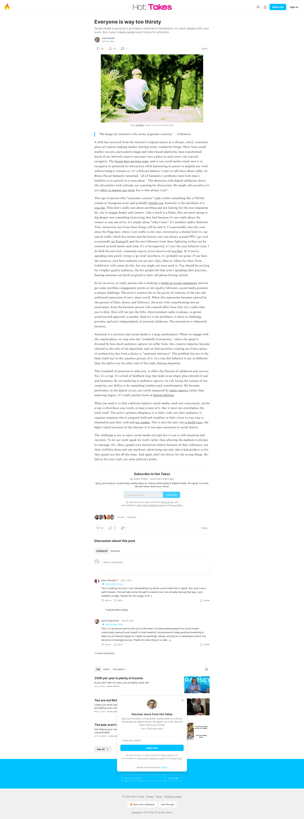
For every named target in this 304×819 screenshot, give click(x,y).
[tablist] (108, 551)
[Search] (258, 7)
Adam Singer (108, 38)
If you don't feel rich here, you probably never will (121, 682)
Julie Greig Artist (110, 620)
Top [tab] (98, 669)
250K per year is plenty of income (118, 678)
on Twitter (118, 241)
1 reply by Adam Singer (116, 609)
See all (101, 749)
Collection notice (173, 796)
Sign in (294, 7)
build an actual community (179, 283)
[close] (182, 700)
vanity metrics (178, 390)
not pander (142, 422)
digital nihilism (163, 395)
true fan (99, 208)
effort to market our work (117, 190)
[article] (152, 684)
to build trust (194, 422)
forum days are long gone (131, 161)
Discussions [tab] (119, 669)
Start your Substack (144, 804)
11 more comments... (105, 653)
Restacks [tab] (115, 551)
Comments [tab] (102, 551)
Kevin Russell (108, 580)
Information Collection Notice (151, 758)
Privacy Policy (176, 758)
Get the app (167, 804)
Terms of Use (167, 755)
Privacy (150, 796)
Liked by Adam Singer (114, 584)
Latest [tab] (106, 669)
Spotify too (156, 203)
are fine (177, 251)
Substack (136, 812)
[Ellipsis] (208, 580)
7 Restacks (131, 517)
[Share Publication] (265, 7)
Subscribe (278, 7)
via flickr (140, 125)
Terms (159, 796)
